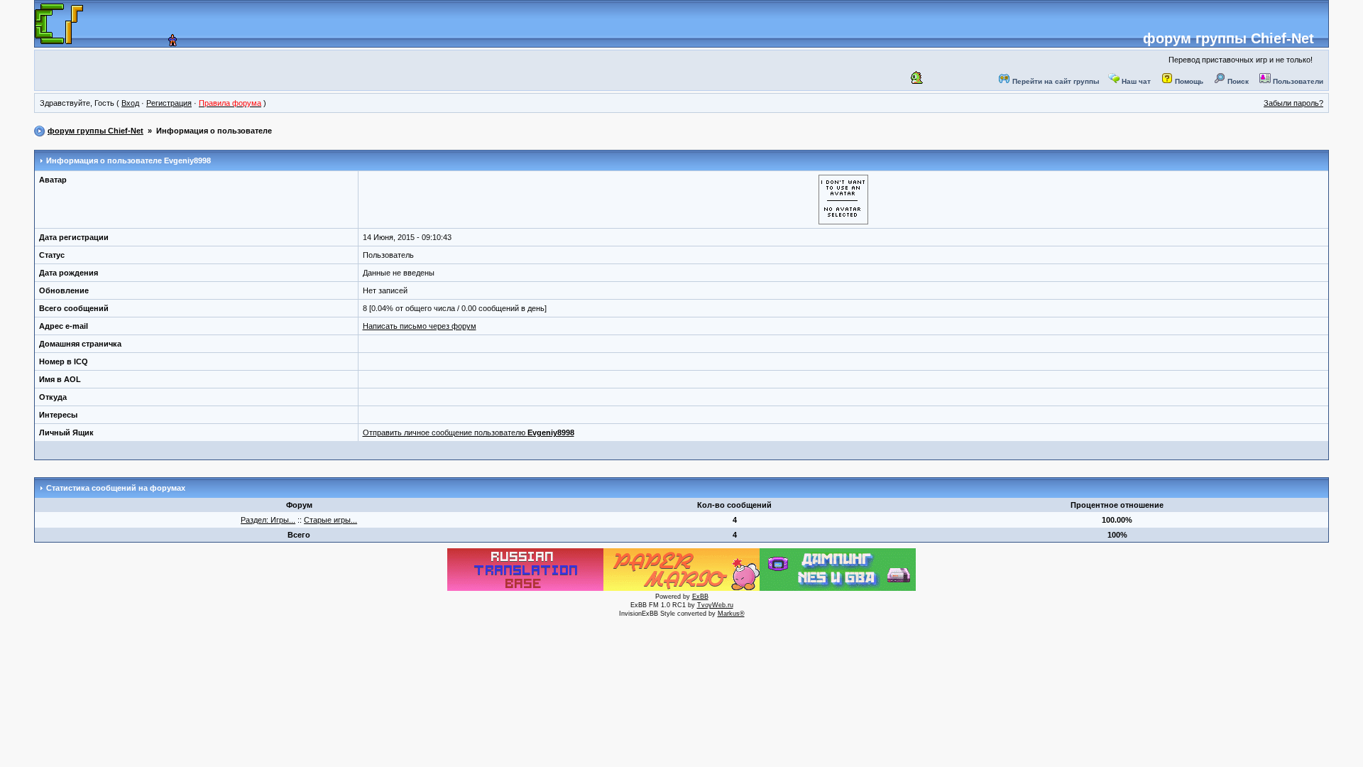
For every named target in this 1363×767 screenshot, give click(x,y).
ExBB (700, 596)
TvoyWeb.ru (715, 605)
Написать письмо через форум (419, 326)
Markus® (731, 613)
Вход (130, 103)
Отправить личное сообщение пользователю (468, 432)
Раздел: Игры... (268, 520)
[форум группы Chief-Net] (157, 42)
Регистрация (169, 103)
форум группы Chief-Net (1228, 38)
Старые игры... (330, 520)
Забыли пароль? (1293, 103)
